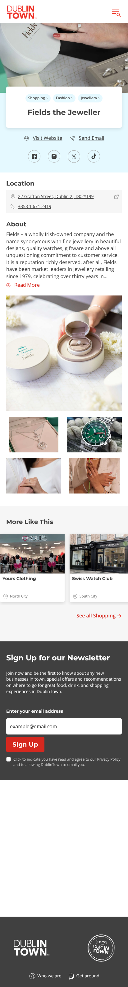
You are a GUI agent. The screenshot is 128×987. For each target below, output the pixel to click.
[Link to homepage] (21, 12)
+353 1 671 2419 (34, 207)
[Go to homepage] (31, 947)
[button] (64, 353)
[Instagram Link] (54, 160)
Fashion (63, 98)
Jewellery (89, 98)
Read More (27, 285)
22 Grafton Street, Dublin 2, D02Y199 (56, 197)
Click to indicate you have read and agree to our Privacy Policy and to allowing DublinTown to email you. (66, 762)
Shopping (36, 98)
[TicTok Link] (94, 160)
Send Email (91, 138)
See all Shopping (96, 616)
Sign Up (25, 744)
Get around (87, 976)
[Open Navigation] (116, 12)
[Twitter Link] (74, 161)
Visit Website (47, 138)
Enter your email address (34, 711)
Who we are (49, 976)
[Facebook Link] (34, 160)
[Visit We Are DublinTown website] (101, 947)
